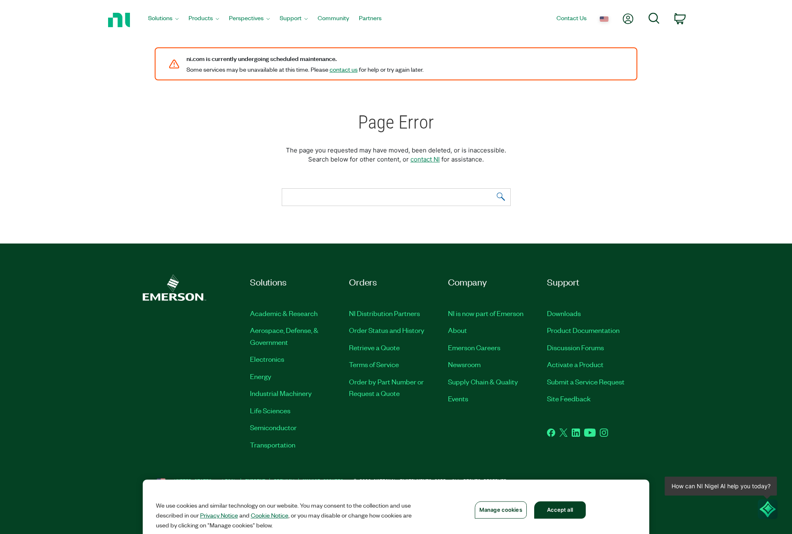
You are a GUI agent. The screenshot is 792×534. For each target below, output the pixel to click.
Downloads (564, 313)
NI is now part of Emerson (485, 313)
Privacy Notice (219, 515)
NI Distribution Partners (384, 313)
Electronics (267, 358)
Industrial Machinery (281, 393)
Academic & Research (284, 313)
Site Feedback (569, 398)
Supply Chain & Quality (483, 381)
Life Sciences (270, 410)
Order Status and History (386, 330)
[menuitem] (163, 20)
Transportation (272, 444)
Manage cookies (500, 509)
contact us (344, 69)
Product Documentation (583, 330)
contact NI (425, 159)
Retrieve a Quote (374, 347)
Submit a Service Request (586, 381)
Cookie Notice (269, 515)
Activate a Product (575, 364)
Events (458, 398)
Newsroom (464, 364)
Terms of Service (374, 364)
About (457, 330)
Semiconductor (273, 427)
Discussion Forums (575, 347)
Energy (260, 376)
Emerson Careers (474, 347)
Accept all (560, 509)
